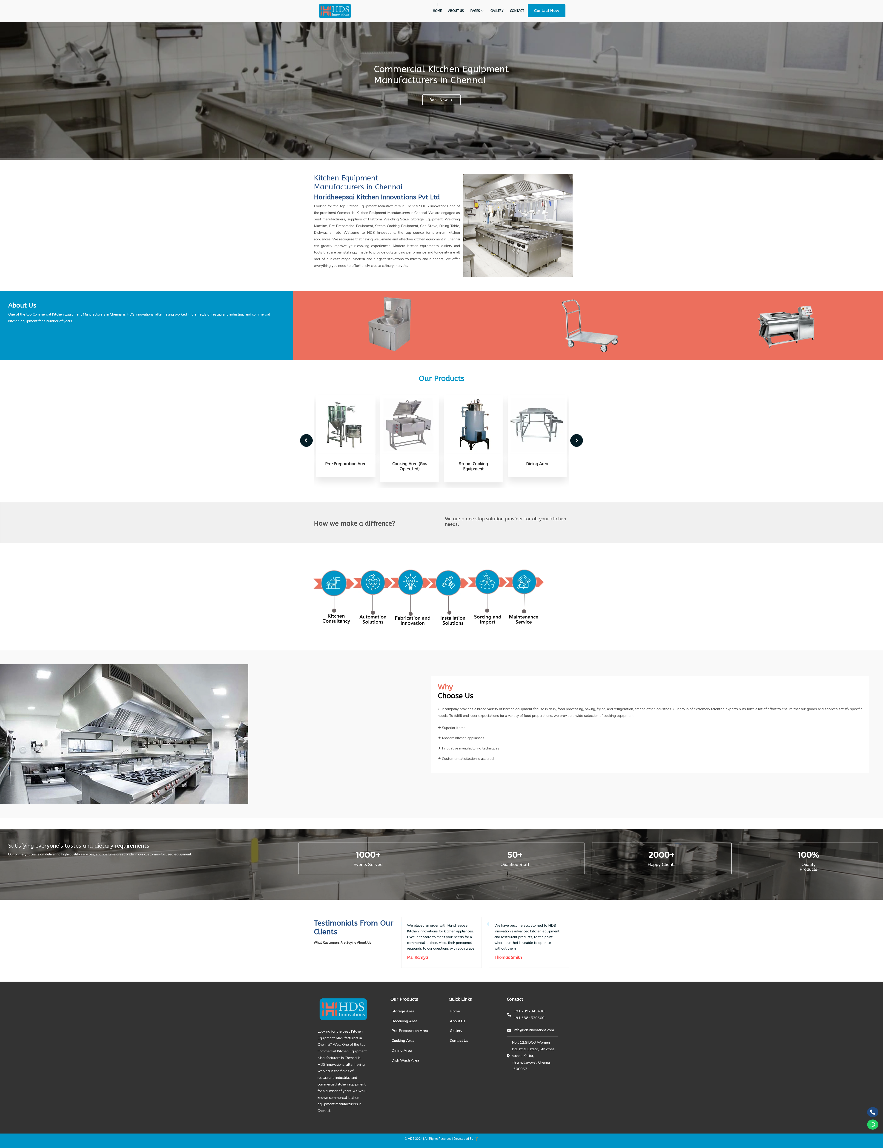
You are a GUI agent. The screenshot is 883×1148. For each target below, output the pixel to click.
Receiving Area (404, 1021)
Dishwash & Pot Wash (537, 463)
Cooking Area (403, 1040)
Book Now (439, 99)
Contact (517, 11)
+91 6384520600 (529, 1017)
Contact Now (546, 11)
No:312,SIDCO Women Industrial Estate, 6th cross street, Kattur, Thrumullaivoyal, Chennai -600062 (533, 1055)
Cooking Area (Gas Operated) (346, 466)
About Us (456, 11)
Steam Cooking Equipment (409, 466)
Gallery (497, 11)
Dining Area (473, 463)
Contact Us (459, 1040)
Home (437, 11)
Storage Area (403, 1011)
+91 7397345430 (529, 1011)
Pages (475, 11)
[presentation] (306, 440)
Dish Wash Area (405, 1060)
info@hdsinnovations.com (534, 1030)
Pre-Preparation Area (410, 1030)
